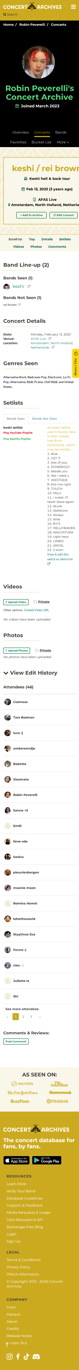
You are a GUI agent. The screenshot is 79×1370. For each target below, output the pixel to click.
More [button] (62, 142)
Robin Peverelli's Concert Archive (39, 92)
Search (12, 14)
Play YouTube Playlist (17, 432)
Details (47, 239)
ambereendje (24, 748)
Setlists (65, 239)
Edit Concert (65, 215)
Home (8, 24)
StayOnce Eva (24, 934)
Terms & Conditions (24, 1260)
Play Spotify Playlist (17, 438)
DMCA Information (23, 1274)
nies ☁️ (18, 965)
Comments (57, 247)
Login (11, 1234)
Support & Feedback (25, 1205)
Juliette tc (21, 981)
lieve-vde (20, 841)
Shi (15, 996)
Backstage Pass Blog (25, 1227)
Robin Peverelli (32, 24)
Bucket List (42, 142)
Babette (19, 764)
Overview (21, 132)
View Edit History (33, 673)
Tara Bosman (23, 717)
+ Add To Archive (31, 215)
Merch (12, 1322)
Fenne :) (19, 950)
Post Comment (15, 1041)
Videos (18, 247)
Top (32, 239)
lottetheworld (24, 919)
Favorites (18, 142)
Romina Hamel (25, 903)
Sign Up (14, 1241)
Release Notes (19, 1336)
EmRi (17, 826)
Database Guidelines (25, 1198)
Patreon (14, 1314)
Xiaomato (21, 779)
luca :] (18, 733)
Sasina (18, 857)
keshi (18, 286)
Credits (13, 1329)
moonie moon (24, 888)
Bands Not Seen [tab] (44, 419)
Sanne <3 (20, 810)
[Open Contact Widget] (7, 1345)
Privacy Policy (18, 1267)
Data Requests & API (25, 1220)
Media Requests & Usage (28, 1212)
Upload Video (16, 602)
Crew (11, 1307)
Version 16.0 (17, 1343)
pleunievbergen (26, 872)
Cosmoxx (20, 702)
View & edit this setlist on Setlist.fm (60, 556)
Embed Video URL (36, 610)
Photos (36, 247)
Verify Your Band (21, 1191)
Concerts (58, 24)
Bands (60, 132)
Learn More (16, 1184)
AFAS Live (47, 200)
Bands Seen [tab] (16, 419)
